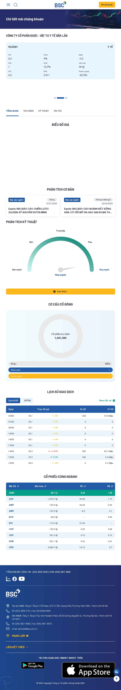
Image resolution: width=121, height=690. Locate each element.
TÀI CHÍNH (28, 110)
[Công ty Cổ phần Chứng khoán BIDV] (60, 4)
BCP (11, 517)
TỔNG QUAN (12, 110)
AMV (11, 511)
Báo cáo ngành (16, 200)
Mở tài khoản (107, 4)
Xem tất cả (105, 400)
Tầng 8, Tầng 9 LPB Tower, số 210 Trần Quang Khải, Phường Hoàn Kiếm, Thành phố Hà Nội (60, 606)
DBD (11, 547)
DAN (11, 541)
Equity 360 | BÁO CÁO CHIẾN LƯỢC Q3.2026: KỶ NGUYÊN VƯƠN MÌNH (28, 210)
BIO (11, 523)
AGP (11, 499)
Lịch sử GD (13, 400)
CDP (11, 529)
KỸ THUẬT (43, 110)
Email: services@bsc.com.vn (24, 629)
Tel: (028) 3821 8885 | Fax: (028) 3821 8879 (32, 623)
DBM (11, 493)
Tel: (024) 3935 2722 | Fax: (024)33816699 (31, 611)
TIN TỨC (58, 110)
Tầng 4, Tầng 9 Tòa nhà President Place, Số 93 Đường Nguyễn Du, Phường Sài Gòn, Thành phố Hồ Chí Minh (62, 617)
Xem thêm (62, 291)
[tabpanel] (60, 60)
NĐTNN (27, 400)
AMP (11, 505)
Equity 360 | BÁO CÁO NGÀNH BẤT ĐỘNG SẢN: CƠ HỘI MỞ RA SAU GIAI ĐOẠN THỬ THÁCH (88, 210)
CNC (11, 535)
